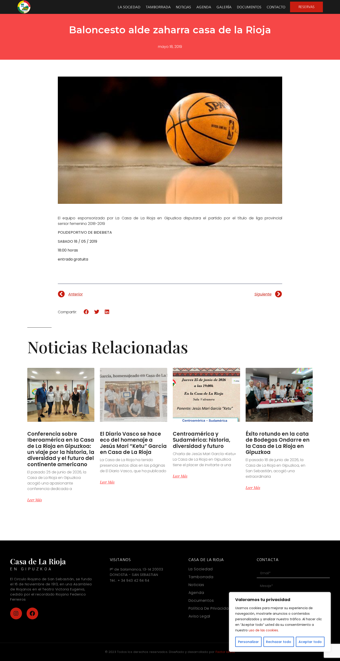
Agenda (203, 7)
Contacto (276, 7)
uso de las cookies (263, 630)
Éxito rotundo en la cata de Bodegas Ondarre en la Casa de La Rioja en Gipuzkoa (277, 443)
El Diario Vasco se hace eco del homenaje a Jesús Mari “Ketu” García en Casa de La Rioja (133, 443)
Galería (224, 7)
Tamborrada (158, 7)
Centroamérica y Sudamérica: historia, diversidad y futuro (201, 440)
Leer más (34, 500)
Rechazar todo (278, 641)
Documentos (249, 7)
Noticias (183, 7)
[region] (280, 622)
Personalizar (248, 641)
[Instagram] (16, 613)
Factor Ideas (225, 652)
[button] (86, 312)
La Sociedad (129, 7)
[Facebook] (32, 613)
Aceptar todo (310, 641)
